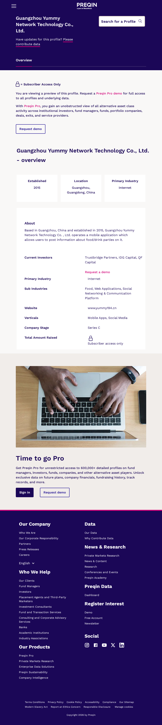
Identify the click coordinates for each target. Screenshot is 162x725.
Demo (88, 612)
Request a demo (97, 272)
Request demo (30, 129)
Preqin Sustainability (33, 672)
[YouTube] (104, 644)
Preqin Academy (95, 577)
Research (91, 566)
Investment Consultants (35, 606)
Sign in (24, 492)
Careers (24, 554)
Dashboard (92, 595)
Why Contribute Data (99, 538)
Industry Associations (33, 638)
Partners (25, 543)
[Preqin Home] (87, 6)
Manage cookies (124, 706)
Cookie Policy (74, 702)
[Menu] (13, 5)
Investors (25, 591)
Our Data (91, 532)
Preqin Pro (31, 106)
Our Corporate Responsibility (38, 538)
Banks (23, 627)
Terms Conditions (35, 702)
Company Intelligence (33, 677)
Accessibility (92, 702)
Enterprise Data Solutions (36, 666)
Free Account (94, 617)
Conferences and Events (101, 572)
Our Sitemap (126, 702)
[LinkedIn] (121, 644)
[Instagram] (87, 644)
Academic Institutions (34, 632)
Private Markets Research (36, 661)
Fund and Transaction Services (40, 612)
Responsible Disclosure (97, 706)
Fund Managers (29, 586)
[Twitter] (113, 644)
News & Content (96, 561)
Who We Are (27, 532)
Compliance (109, 702)
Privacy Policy (55, 702)
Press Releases (29, 549)
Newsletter (92, 623)
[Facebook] (95, 644)
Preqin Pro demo (109, 93)
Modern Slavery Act (36, 706)
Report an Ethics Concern (65, 706)
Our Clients (26, 580)
